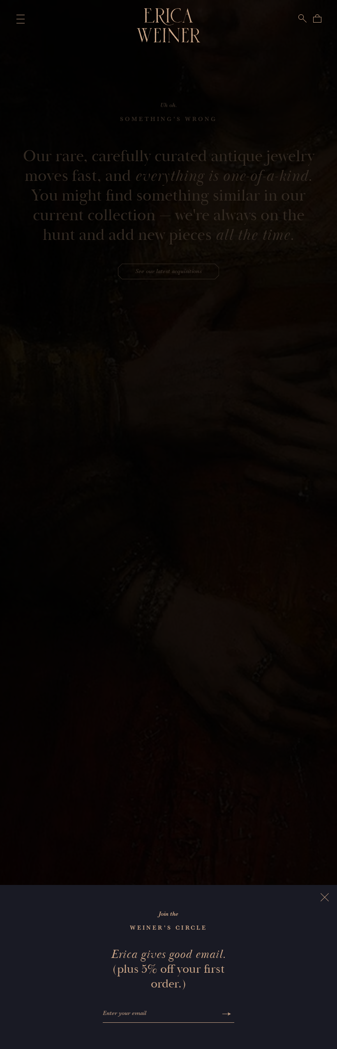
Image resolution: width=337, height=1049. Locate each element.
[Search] (302, 18)
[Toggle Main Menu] (19, 18)
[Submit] (226, 1014)
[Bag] (317, 18)
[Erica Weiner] (169, 25)
